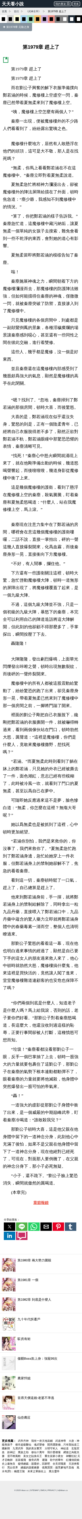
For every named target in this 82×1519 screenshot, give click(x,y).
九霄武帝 (18, 1448)
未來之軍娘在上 (37, 1471)
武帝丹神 (23, 1440)
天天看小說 (13, 3)
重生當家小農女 (54, 1456)
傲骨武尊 (34, 1459)
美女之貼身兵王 (33, 1456)
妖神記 (11, 1452)
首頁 (4, 11)
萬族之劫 (23, 1452)
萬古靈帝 (54, 1471)
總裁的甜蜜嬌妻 (30, 1467)
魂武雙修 (39, 1444)
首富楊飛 (21, 1459)
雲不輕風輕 (14, 1456)
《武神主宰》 (33, 11)
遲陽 (45, 1459)
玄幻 (16, 11)
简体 (76, 3)
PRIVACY (51, 1490)
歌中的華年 (57, 1459)
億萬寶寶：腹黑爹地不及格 (58, 1467)
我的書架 (60, 3)
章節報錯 (41, 1203)
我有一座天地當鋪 (42, 1440)
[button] (9, 1226)
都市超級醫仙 (23, 1444)
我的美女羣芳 (34, 1448)
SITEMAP (34, 1490)
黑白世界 (13, 1467)
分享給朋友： (12, 1219)
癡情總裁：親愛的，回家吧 (34, 1463)
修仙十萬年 (38, 1452)
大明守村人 (52, 1448)
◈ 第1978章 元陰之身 (16, 26)
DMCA (43, 1490)
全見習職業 (60, 1463)
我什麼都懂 (54, 1452)
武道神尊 (61, 1440)
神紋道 (65, 1448)
